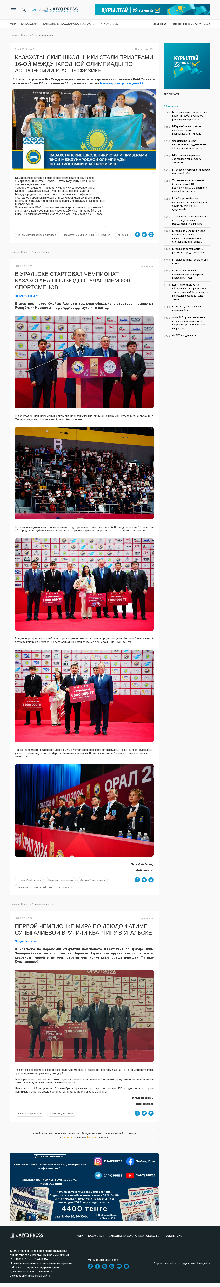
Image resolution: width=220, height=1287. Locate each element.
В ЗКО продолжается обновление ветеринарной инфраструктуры (183, 274)
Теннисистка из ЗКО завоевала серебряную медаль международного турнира (186, 220)
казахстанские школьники (79, 235)
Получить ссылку (26, 296)
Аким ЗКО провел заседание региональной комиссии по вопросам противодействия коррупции (184, 323)
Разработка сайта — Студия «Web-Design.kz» (181, 1263)
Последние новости (45, 35)
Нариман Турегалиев (60, 880)
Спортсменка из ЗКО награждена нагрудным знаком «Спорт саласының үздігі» (186, 144)
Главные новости (43, 252)
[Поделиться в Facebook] (137, 234)
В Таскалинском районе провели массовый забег (187, 171)
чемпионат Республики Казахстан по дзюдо (43, 887)
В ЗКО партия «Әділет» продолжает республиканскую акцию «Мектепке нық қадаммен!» (186, 204)
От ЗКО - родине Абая (180, 335)
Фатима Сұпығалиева (92, 880)
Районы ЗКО (109, 23)
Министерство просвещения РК (121, 83)
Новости (26, 35)
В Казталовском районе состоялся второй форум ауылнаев (182, 159)
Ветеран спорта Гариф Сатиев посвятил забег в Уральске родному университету (185, 116)
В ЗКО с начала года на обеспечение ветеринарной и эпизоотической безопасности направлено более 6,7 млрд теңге (186, 292)
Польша (105, 235)
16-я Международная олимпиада (37, 235)
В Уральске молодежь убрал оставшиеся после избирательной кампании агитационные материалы (184, 236)
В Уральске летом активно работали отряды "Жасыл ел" (185, 251)
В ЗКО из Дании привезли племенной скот (183, 308)
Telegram (92, 1137)
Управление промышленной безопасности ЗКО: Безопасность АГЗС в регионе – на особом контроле (186, 186)
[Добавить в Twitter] (144, 234)
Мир (13, 23)
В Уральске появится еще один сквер (186, 261)
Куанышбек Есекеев (29, 880)
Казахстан (29, 23)
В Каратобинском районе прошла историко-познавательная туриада (182, 130)
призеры (123, 235)
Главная (14, 35)
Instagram (68, 1137)
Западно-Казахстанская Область (68, 23)
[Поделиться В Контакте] (151, 234)
